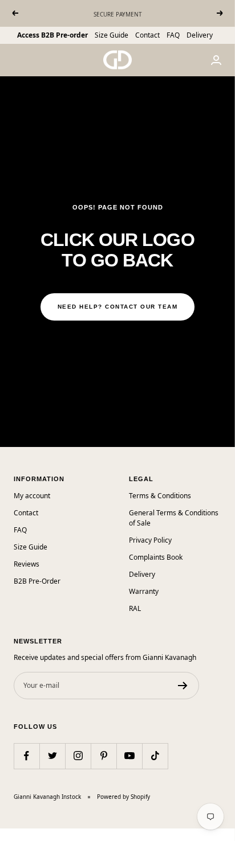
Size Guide (111, 35)
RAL (135, 608)
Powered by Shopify (123, 797)
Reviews (26, 564)
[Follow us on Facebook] (26, 756)
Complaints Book (156, 557)
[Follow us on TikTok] (155, 756)
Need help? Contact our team (118, 306)
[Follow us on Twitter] (52, 756)
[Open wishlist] (8, 834)
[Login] (216, 60)
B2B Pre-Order (37, 581)
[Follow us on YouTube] (129, 756)
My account (32, 496)
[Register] (183, 686)
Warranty (144, 591)
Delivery (200, 35)
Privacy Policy (150, 540)
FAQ (173, 35)
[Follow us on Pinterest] (103, 756)
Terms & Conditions (160, 496)
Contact (147, 35)
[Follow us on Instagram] (78, 756)
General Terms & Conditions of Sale (173, 518)
